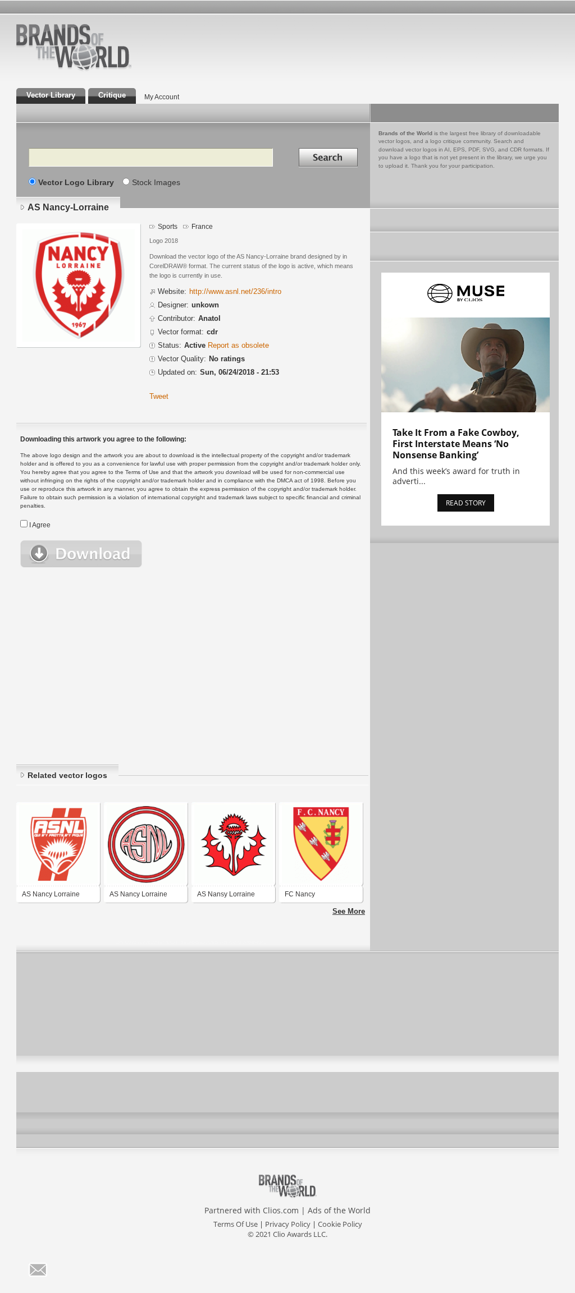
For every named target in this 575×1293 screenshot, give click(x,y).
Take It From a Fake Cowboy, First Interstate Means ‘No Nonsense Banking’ (456, 443)
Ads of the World (339, 1210)
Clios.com (281, 1210)
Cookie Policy (340, 1224)
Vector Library (50, 95)
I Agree (40, 525)
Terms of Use (235, 1224)
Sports (167, 226)
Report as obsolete (238, 345)
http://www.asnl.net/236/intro (235, 292)
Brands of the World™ (73, 47)
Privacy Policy (288, 1224)
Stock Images (156, 182)
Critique (112, 95)
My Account (161, 96)
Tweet (158, 397)
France (202, 226)
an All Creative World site (110, 69)
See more (348, 911)
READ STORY (466, 503)
